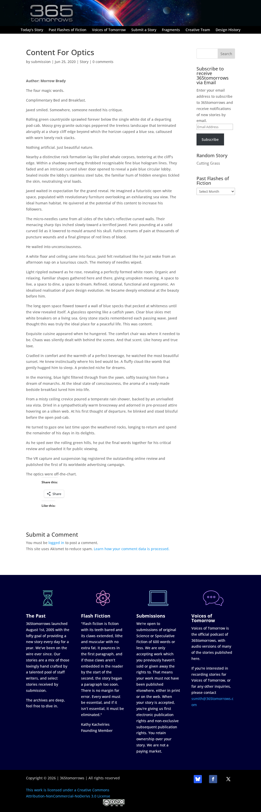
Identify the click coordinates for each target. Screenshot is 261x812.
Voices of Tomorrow (109, 30)
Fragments (171, 30)
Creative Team (198, 30)
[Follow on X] (228, 779)
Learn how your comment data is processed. (131, 548)
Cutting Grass (208, 163)
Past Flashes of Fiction (67, 30)
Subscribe (210, 139)
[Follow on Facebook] (213, 779)
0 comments (103, 61)
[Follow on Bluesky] (198, 779)
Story (84, 61)
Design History (228, 30)
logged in (56, 542)
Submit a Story (143, 30)
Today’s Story (32, 30)
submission (41, 61)
